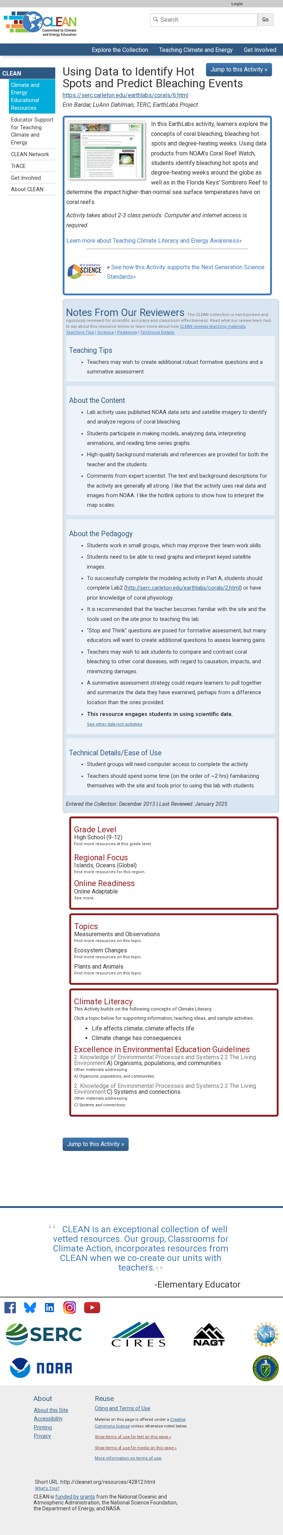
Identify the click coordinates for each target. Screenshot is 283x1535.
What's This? (47, 1488)
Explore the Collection (121, 50)
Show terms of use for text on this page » (133, 1436)
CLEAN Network (30, 154)
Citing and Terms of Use (122, 1408)
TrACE (18, 166)
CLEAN (11, 73)
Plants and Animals (108, 969)
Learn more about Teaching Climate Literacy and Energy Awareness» (154, 240)
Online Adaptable (96, 894)
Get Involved (261, 50)
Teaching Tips (80, 332)
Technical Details (157, 332)
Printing (43, 1427)
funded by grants (75, 1497)
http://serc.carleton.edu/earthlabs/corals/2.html (183, 588)
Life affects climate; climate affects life (143, 1028)
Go (265, 19)
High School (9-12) (113, 840)
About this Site (51, 1410)
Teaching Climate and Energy (195, 50)
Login (237, 3)
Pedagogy (127, 332)
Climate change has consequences (136, 1038)
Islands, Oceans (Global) (110, 868)
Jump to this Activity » (239, 69)
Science (105, 332)
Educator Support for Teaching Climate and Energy (32, 131)
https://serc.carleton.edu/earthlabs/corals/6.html (125, 95)
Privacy (42, 1436)
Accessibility (48, 1419)
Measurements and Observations (117, 937)
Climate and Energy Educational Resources (25, 96)
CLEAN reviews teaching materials (213, 326)
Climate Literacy (194, 1009)
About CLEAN (27, 189)
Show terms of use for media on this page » (136, 1448)
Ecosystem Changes (108, 953)
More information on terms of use (128, 1458)
